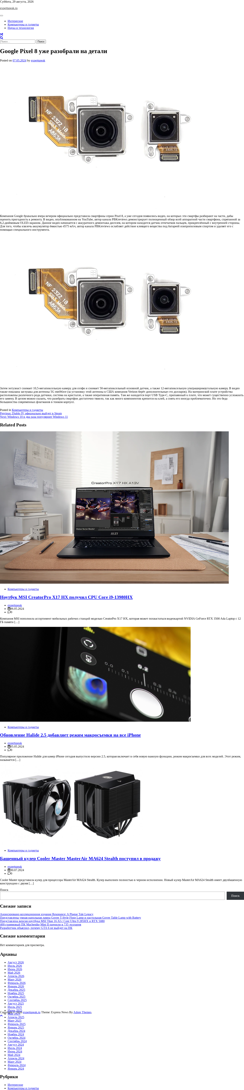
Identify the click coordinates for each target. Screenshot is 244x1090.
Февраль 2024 (17, 1065)
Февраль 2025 (17, 1024)
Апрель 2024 (16, 1058)
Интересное (15, 21)
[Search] (1, 37)
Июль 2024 (15, 1048)
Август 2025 (16, 1003)
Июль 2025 (15, 1007)
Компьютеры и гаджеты (23, 24)
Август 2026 (16, 962)
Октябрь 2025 (16, 996)
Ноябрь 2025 (16, 993)
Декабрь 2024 (16, 1031)
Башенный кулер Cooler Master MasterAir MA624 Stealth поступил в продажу (80, 858)
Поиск (4, 889)
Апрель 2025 (16, 1017)
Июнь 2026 (15, 969)
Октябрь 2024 (16, 1037)
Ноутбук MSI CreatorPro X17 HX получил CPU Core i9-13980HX (66, 597)
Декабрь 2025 (16, 989)
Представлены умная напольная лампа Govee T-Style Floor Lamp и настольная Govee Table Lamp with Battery (70, 917)
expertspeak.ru (9, 8)
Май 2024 (14, 1054)
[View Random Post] (1, 34)
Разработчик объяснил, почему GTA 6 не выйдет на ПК (36, 928)
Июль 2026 (15, 965)
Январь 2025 (16, 1027)
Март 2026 (14, 979)
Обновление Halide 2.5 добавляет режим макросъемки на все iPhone (70, 735)
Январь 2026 (16, 986)
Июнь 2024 (15, 1051)
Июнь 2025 (15, 1010)
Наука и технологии (21, 28)
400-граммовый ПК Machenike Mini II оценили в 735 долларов (40, 924)
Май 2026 (14, 972)
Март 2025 (14, 1020)
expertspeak (38, 60)
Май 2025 (14, 1013)
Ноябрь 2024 (16, 1034)
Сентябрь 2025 (17, 1000)
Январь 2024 (16, 1068)
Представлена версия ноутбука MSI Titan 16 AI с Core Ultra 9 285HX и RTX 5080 (52, 921)
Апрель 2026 (16, 976)
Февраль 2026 (17, 983)
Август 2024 (16, 1044)
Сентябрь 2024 (17, 1041)
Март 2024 (14, 1061)
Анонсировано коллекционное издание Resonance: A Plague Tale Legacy (46, 914)
